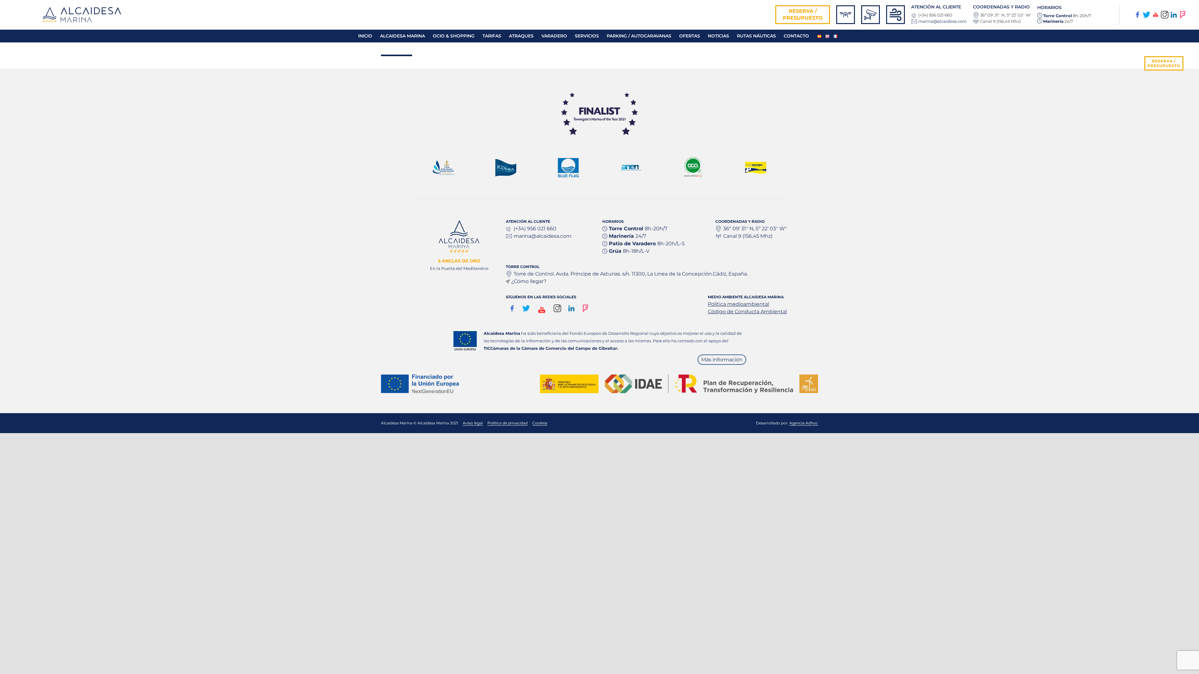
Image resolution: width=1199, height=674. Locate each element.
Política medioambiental (738, 304)
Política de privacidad (507, 423)
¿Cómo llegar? (528, 281)
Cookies (539, 423)
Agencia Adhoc (803, 423)
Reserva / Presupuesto (803, 14)
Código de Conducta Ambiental (747, 312)
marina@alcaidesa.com (942, 21)
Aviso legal (473, 423)
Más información (722, 360)
